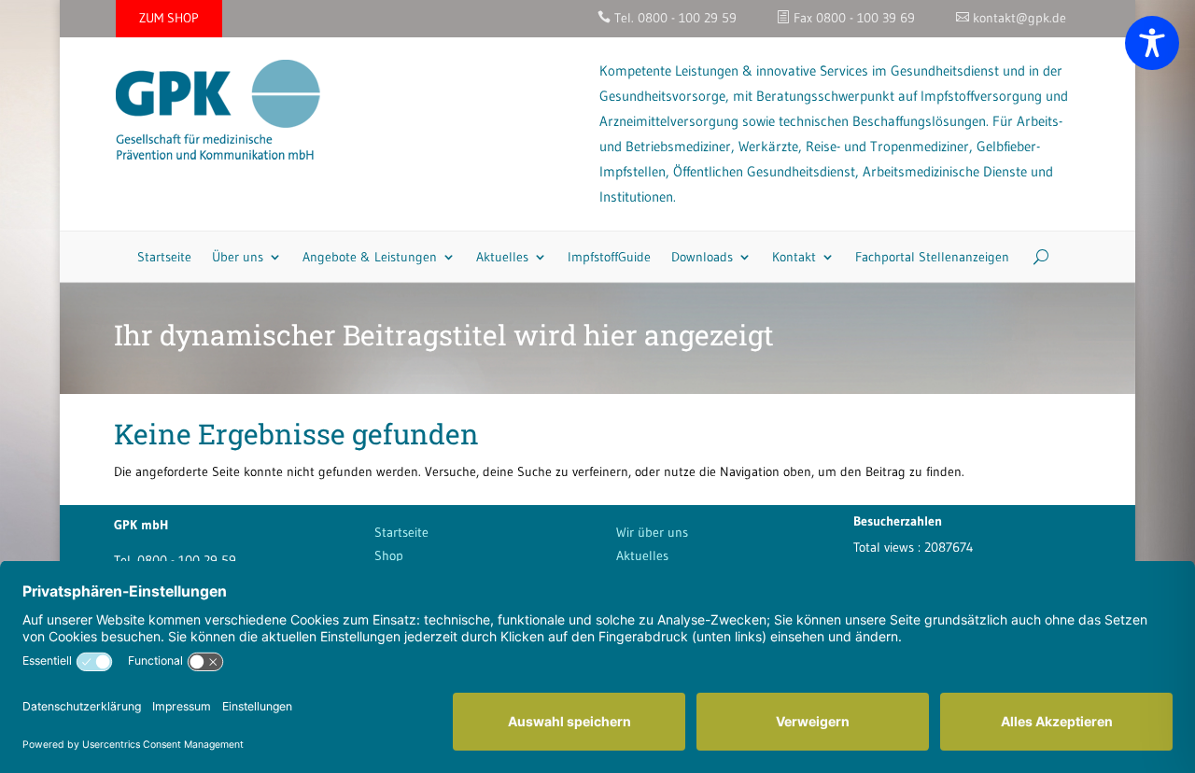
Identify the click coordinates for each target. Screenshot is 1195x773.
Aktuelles (502, 256)
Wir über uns (652, 532)
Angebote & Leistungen (369, 256)
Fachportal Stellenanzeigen (932, 256)
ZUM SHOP (169, 17)
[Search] (1033, 257)
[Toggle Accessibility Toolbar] (1152, 43)
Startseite (164, 256)
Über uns (237, 256)
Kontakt (794, 256)
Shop (388, 555)
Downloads (702, 256)
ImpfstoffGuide (609, 256)
